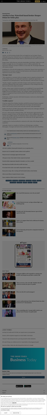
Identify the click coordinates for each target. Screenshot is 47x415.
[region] (23, 405)
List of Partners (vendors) (5, 410)
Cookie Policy (14, 402)
